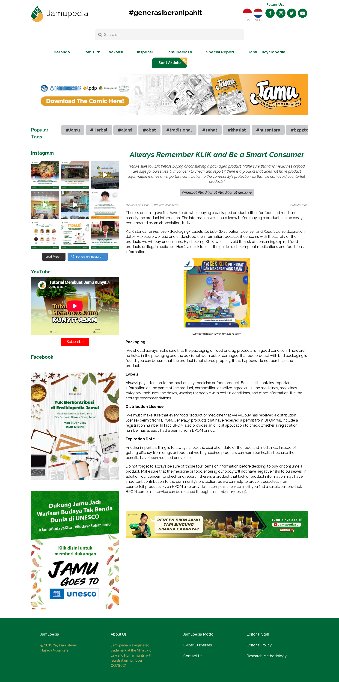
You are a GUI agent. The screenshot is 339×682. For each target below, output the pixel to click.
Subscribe (75, 341)
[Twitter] (291, 13)
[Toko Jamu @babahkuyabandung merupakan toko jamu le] (105, 175)
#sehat (209, 130)
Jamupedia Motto (198, 634)
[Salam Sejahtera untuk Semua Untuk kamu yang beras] (75, 235)
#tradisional (179, 130)
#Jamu (73, 130)
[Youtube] (302, 13)
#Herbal (98, 130)
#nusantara (268, 130)
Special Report (220, 52)
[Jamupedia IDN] (247, 13)
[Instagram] (280, 13)
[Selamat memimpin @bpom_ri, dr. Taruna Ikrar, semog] (105, 235)
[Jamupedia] (59, 14)
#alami (125, 130)
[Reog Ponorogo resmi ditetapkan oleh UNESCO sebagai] (45, 175)
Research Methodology (267, 656)
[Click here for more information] (169, 118)
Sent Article (169, 63)
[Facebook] (270, 13)
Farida (145, 205)
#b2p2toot (302, 130)
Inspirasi (145, 52)
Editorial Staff (258, 634)
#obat (149, 130)
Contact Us (192, 656)
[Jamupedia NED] (258, 13)
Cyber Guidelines (197, 645)
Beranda (62, 52)
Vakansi (116, 52)
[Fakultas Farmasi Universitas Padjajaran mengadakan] (45, 205)
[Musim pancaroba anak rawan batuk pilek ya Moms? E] (105, 205)
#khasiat (237, 130)
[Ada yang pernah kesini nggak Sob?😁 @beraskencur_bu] (75, 205)
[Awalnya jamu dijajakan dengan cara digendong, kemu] (75, 175)
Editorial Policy (259, 645)
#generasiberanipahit (165, 13)
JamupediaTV (179, 52)
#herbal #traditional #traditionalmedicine (218, 192)
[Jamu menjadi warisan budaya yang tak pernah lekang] (45, 235)
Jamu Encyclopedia (266, 52)
